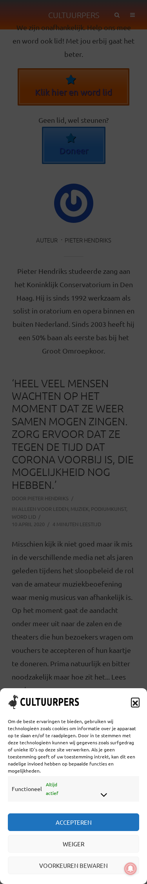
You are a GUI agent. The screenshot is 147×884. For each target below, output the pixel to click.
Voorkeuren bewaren (73, 865)
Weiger (73, 844)
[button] (135, 702)
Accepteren (74, 822)
